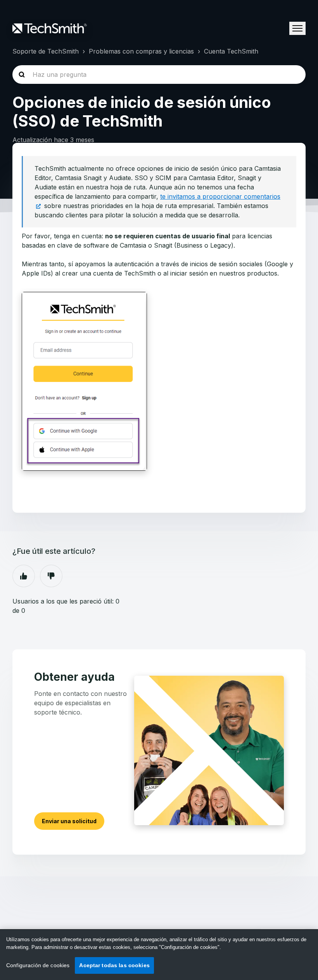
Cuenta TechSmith (231, 51)
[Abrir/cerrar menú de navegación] (297, 28)
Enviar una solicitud (69, 821)
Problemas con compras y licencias (141, 51)
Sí (23, 576)
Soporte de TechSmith (45, 51)
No (51, 576)
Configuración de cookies (37, 965)
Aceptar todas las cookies (114, 965)
